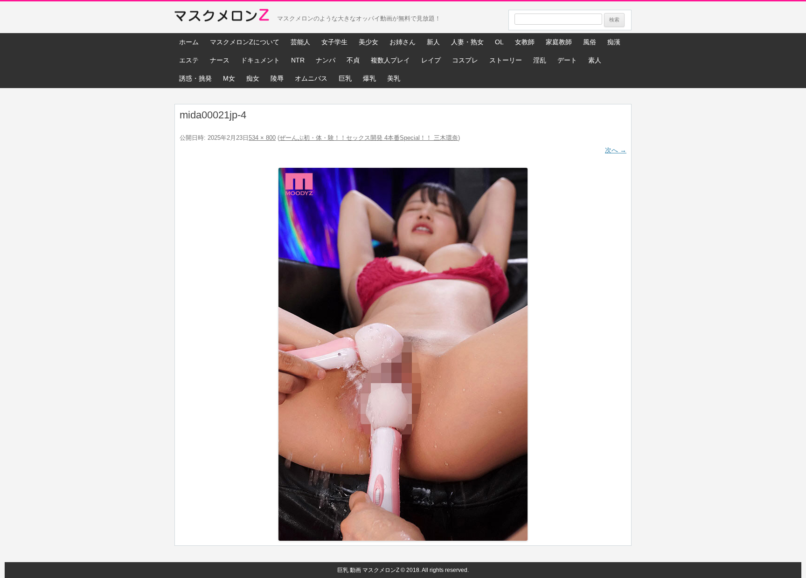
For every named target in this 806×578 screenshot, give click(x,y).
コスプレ (465, 60)
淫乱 (539, 60)
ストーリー (505, 60)
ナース (219, 60)
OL (499, 42)
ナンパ (325, 60)
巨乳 (345, 78)
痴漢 (613, 42)
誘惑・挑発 (195, 78)
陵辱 (277, 78)
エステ (189, 60)
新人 (433, 42)
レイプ (431, 60)
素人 (594, 60)
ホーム (189, 42)
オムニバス (311, 78)
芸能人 (300, 42)
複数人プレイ (390, 60)
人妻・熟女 (467, 42)
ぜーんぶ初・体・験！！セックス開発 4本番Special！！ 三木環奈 (368, 137)
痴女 (252, 78)
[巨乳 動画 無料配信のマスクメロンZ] (221, 17)
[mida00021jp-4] (403, 354)
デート (567, 60)
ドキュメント (260, 60)
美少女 (368, 42)
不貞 (353, 60)
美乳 (393, 78)
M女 (229, 78)
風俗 (589, 42)
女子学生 (334, 42)
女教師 (525, 42)
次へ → (615, 150)
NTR (298, 60)
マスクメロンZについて (244, 42)
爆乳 (369, 78)
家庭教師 (559, 42)
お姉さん (402, 42)
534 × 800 (262, 137)
